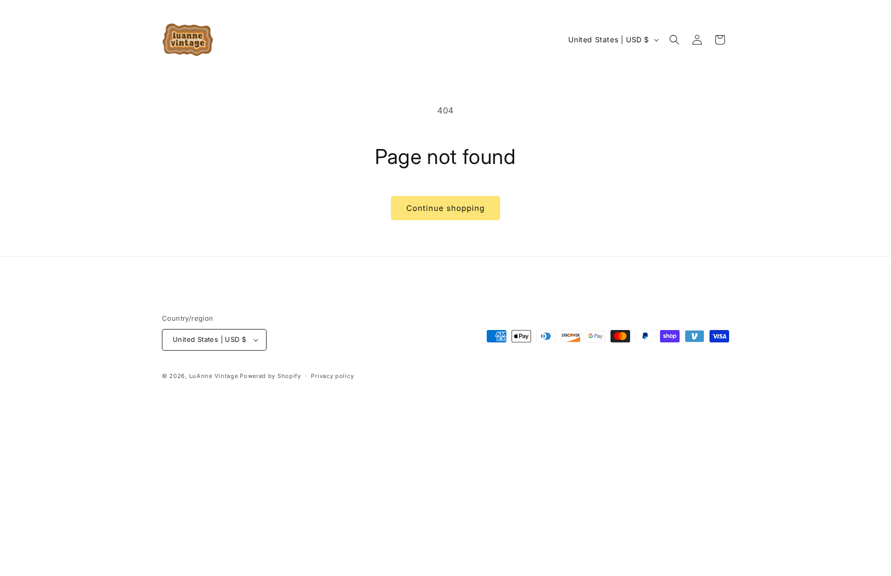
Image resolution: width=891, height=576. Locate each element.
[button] (674, 39)
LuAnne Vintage (213, 376)
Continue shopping (445, 208)
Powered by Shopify (270, 376)
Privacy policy (332, 376)
